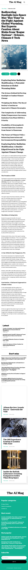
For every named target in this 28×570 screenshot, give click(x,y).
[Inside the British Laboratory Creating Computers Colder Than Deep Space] (14, 459)
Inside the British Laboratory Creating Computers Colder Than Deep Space (12, 475)
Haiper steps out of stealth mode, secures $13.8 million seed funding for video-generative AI (13, 358)
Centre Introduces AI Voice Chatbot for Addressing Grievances (13, 344)
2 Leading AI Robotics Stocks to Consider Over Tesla (13, 339)
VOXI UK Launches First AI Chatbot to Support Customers (13, 374)
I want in (14, 561)
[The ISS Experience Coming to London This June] (14, 427)
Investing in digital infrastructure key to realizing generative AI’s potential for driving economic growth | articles (13, 380)
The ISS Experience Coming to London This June (12, 441)
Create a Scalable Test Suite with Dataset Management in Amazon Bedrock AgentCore (14, 330)
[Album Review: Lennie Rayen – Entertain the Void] (14, 395)
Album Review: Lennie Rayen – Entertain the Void (13, 409)
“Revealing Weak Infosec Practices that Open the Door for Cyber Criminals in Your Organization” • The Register (13, 369)
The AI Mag (4, 8)
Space (4, 66)
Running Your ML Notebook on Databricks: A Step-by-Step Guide (12, 363)
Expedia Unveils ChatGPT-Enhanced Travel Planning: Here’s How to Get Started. (14, 335)
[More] (18, 74)
